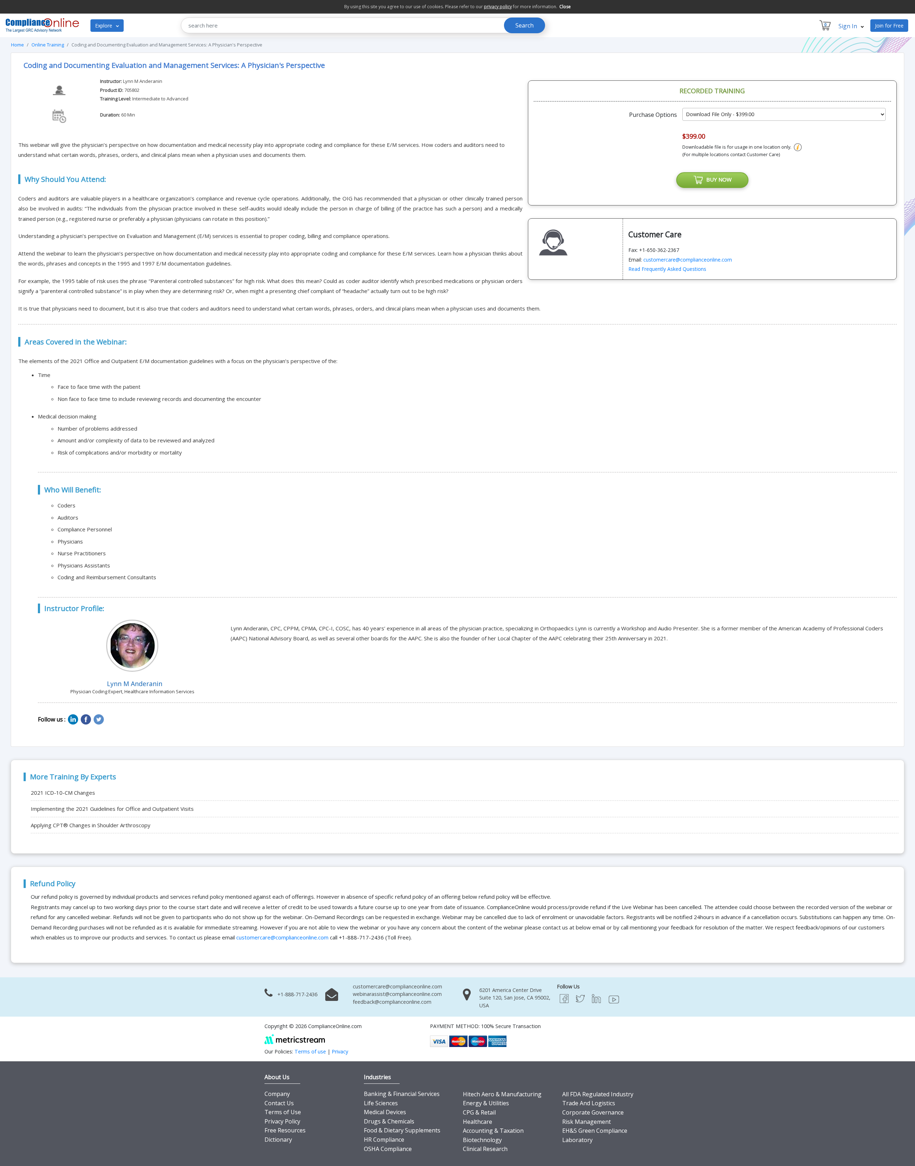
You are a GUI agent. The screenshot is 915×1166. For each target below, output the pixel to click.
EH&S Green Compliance (594, 1131)
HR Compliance (384, 1139)
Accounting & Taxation (493, 1131)
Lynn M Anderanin (142, 81)
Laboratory (577, 1140)
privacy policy (498, 7)
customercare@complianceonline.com (687, 259)
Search (524, 25)
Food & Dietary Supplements (402, 1130)
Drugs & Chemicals (389, 1121)
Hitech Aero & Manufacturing (502, 1094)
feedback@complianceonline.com (392, 1001)
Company (277, 1094)
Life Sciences (381, 1103)
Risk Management (586, 1122)
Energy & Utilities (486, 1103)
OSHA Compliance (388, 1149)
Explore (104, 25)
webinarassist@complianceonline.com (397, 994)
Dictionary (278, 1139)
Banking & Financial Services (402, 1094)
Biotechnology (482, 1140)
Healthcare (477, 1122)
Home (17, 44)
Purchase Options (653, 115)
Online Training (47, 44)
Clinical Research (485, 1149)
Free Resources (285, 1130)
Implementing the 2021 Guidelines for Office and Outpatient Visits (112, 808)
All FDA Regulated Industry (597, 1094)
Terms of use (310, 1051)
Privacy (340, 1051)
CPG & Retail (479, 1112)
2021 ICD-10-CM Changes (63, 792)
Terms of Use (282, 1112)
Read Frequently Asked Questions (667, 269)
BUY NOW (717, 179)
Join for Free (889, 25)
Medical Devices (385, 1112)
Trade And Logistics (588, 1103)
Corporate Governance (593, 1112)
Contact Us (279, 1103)
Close (565, 7)
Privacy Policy (282, 1121)
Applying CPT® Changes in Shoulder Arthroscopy (90, 825)
